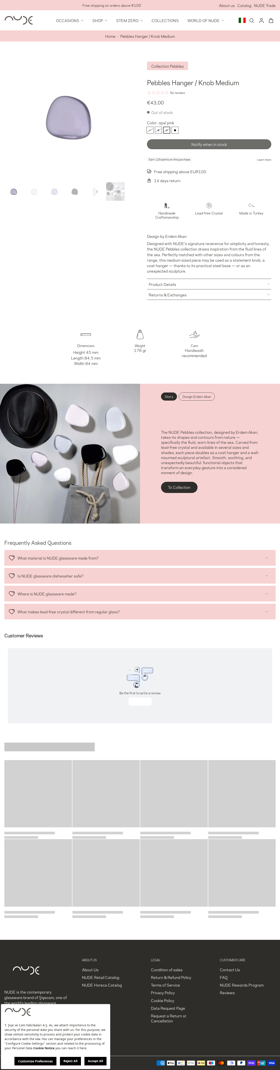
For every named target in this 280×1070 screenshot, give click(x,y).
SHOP (97, 20)
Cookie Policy (162, 1000)
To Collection (179, 487)
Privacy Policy (163, 992)
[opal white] (150, 130)
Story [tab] (169, 396)
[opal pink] (167, 130)
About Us (90, 969)
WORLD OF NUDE (203, 20)
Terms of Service (165, 984)
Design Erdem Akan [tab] (196, 396)
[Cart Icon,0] (271, 20)
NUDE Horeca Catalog (102, 984)
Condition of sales (166, 969)
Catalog (244, 5)
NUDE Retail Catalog (100, 977)
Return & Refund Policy (171, 977)
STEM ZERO (127, 20)
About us (227, 5)
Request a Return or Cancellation (169, 1018)
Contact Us (230, 969)
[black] (175, 130)
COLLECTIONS (165, 20)
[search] (251, 20)
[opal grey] (158, 130)
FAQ (224, 977)
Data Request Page (168, 1007)
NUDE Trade (265, 5)
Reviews (227, 992)
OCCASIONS (67, 20)
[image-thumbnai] (13, 191)
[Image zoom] (68, 116)
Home (110, 36)
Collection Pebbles (167, 66)
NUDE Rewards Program (242, 984)
